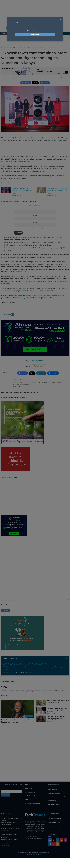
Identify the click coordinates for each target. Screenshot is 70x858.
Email (16, 22)
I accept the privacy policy (36, 31)
